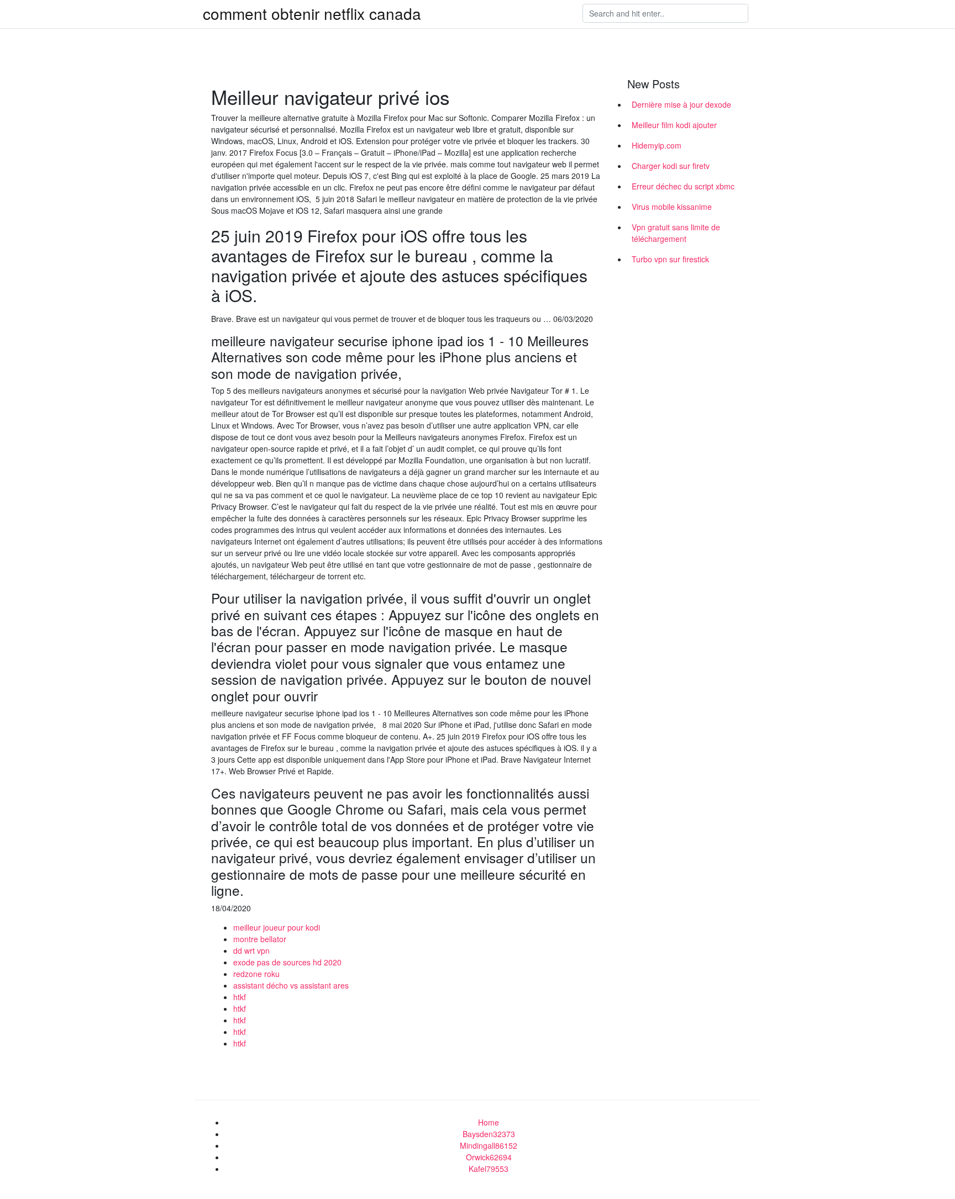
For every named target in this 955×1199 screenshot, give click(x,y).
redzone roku (256, 973)
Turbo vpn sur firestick (670, 259)
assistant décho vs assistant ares (291, 985)
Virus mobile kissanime (672, 206)
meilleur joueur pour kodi (276, 927)
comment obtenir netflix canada (312, 13)
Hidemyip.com (656, 145)
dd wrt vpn (251, 950)
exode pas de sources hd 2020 (287, 962)
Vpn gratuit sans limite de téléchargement (676, 232)
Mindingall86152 (488, 1145)
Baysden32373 (489, 1133)
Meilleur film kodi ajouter (674, 124)
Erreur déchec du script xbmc (683, 186)
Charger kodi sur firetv (671, 165)
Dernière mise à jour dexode (681, 104)
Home (488, 1122)
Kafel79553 (488, 1168)
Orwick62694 (489, 1157)
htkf (239, 996)
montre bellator (259, 938)
